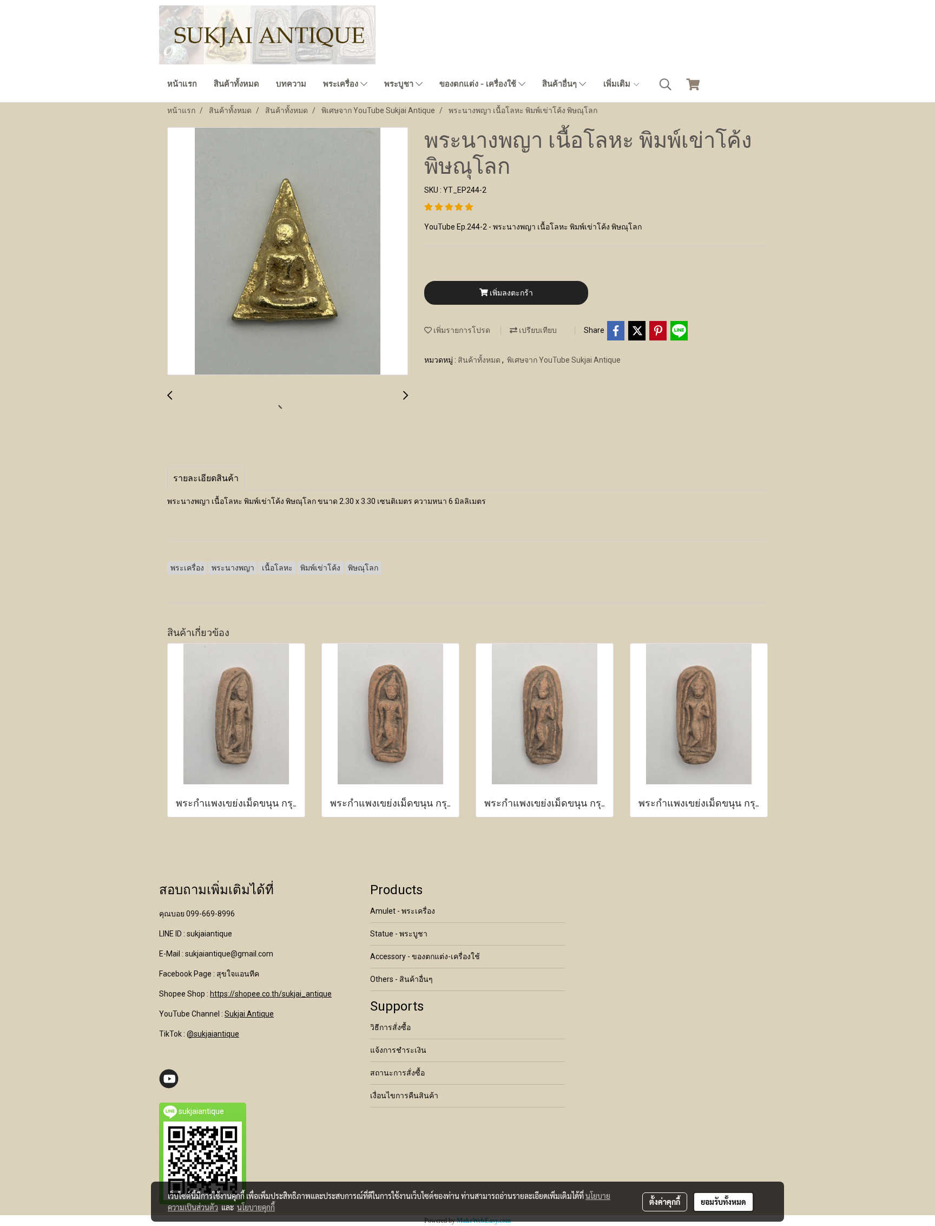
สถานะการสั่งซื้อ (397, 1072)
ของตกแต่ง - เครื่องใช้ (478, 84)
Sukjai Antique (249, 1013)
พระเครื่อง (341, 84)
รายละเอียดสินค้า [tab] (206, 478)
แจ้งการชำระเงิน (398, 1050)
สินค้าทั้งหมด (236, 84)
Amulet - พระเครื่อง (402, 911)
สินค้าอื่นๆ (560, 84)
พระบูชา (400, 84)
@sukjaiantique (213, 1034)
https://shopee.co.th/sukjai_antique (271, 993)
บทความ (291, 84)
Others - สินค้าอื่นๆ (401, 979)
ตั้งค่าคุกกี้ (664, 1202)
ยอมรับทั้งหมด (723, 1202)
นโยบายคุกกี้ (256, 1207)
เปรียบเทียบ (537, 330)
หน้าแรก (182, 84)
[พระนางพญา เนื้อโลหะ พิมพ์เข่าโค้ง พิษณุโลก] (287, 252)
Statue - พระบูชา (398, 933)
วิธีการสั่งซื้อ (390, 1027)
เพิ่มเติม (618, 84)
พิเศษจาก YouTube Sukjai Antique (564, 360)
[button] (665, 84)
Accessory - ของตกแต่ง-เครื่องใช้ (425, 956)
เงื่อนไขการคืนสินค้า (404, 1095)
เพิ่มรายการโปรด (461, 330)
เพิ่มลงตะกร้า (510, 293)
